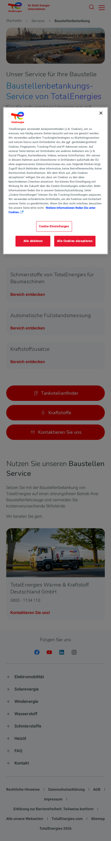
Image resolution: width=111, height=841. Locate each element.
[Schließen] (101, 113)
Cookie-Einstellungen (54, 226)
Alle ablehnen (33, 241)
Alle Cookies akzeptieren (75, 241)
